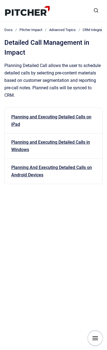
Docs (8, 30)
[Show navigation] (95, 338)
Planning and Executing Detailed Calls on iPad (51, 120)
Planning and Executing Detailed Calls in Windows (50, 146)
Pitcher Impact (30, 30)
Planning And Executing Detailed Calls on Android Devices (51, 171)
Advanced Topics (62, 30)
